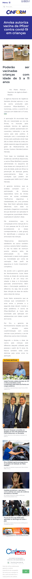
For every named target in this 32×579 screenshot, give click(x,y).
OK (26, 571)
